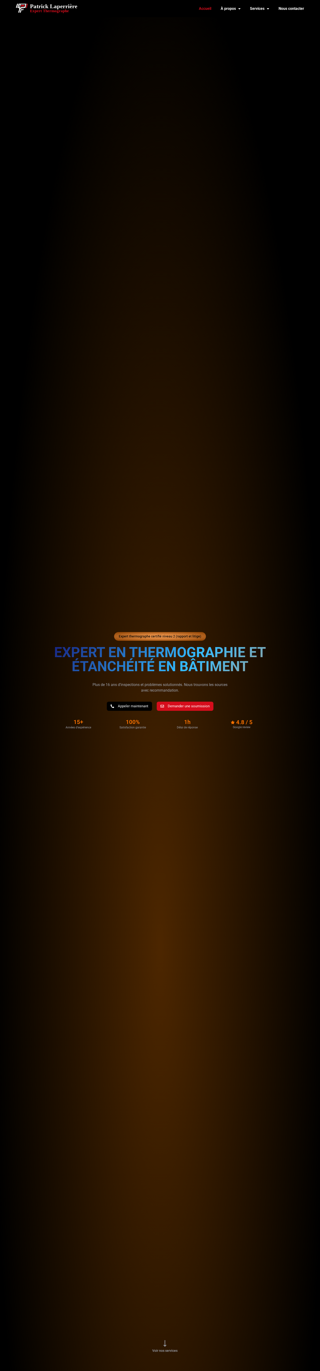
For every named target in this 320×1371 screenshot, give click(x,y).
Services (257, 8)
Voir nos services (165, 1350)
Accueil (205, 8)
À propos (228, 8)
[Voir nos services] (164, 1343)
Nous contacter (291, 8)
